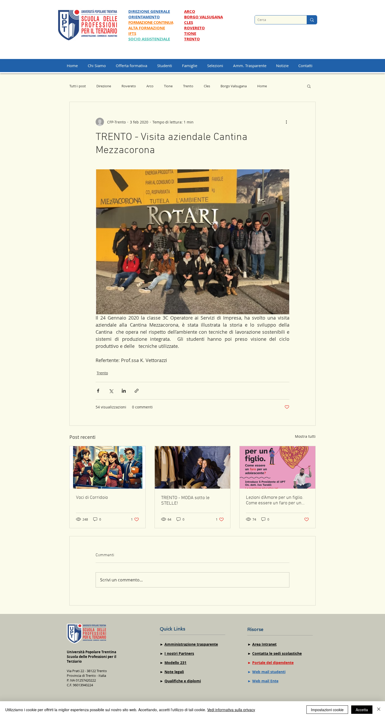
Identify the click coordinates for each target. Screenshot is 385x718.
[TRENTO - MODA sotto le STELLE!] (192, 467)
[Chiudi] (379, 709)
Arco (149, 86)
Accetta (362, 709)
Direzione (103, 86)
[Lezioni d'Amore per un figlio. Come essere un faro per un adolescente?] (277, 467)
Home (262, 86)
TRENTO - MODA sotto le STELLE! (185, 500)
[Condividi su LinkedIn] (123, 390)
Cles (207, 86)
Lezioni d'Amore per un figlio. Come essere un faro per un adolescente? (274, 500)
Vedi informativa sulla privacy (231, 709)
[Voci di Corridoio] (107, 467)
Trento (188, 86)
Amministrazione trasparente (191, 644)
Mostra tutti (305, 436)
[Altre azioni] (286, 122)
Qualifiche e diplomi (182, 680)
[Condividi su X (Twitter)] (110, 390)
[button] (217, 65)
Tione (168, 86)
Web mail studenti (268, 671)
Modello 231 (175, 662)
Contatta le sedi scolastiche (277, 653)
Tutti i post (77, 86)
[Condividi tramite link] (136, 390)
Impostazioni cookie (327, 709)
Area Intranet (264, 644)
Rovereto (129, 86)
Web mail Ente (265, 680)
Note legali (174, 671)
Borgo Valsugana (234, 86)
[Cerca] (312, 19)
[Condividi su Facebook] (98, 390)
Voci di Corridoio (92, 497)
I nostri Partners (179, 653)
